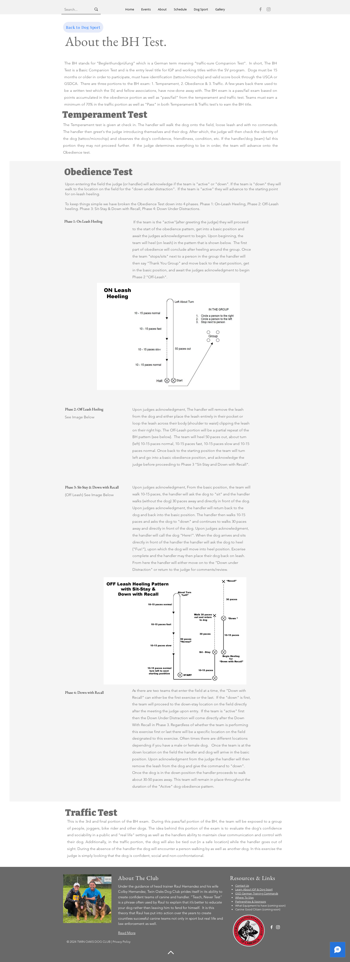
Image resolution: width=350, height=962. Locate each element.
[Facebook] (260, 9)
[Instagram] (268, 9)
